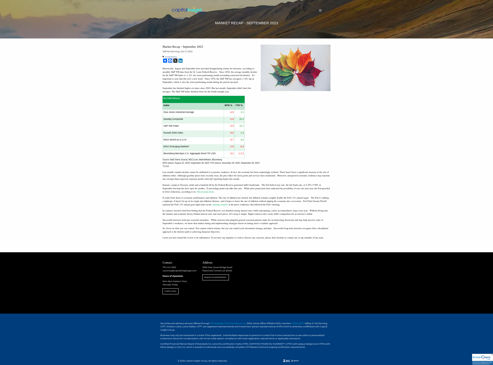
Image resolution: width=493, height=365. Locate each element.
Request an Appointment (215, 277)
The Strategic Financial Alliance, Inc (228, 323)
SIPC (301, 323)
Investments (171, 57)
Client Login (170, 291)
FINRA (294, 323)
